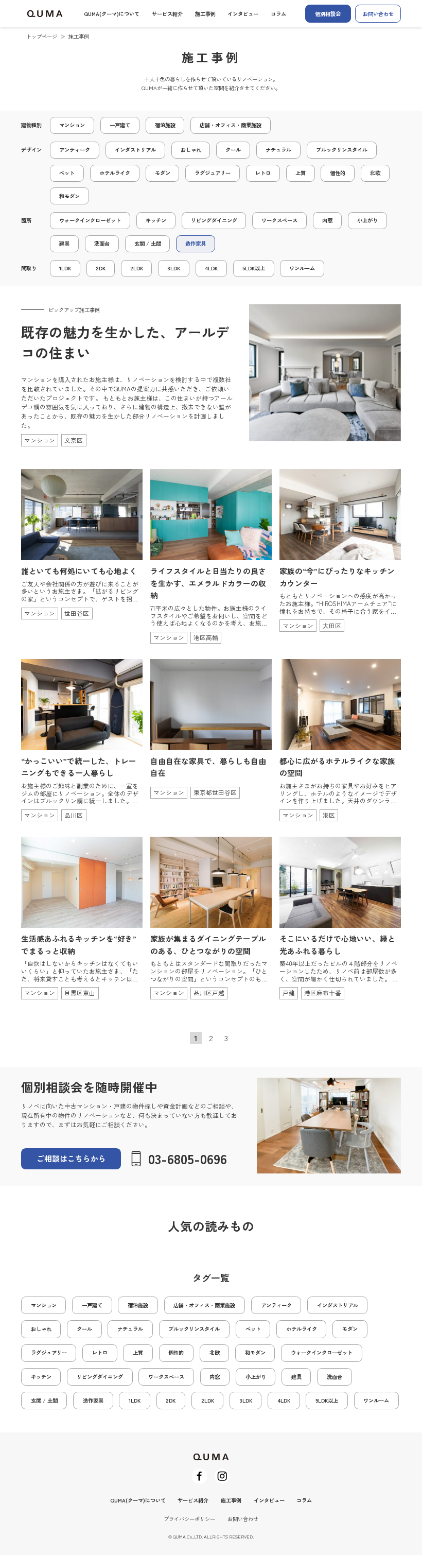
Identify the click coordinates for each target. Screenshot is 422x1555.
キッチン (156, 220)
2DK (101, 268)
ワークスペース (279, 220)
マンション (72, 125)
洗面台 (102, 243)
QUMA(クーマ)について (111, 14)
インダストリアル (135, 149)
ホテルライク (114, 173)
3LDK (173, 268)
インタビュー (242, 14)
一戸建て (120, 125)
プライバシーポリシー (189, 1519)
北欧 (375, 173)
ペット (67, 173)
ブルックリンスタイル (341, 149)
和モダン (69, 196)
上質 (300, 173)
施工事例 (205, 14)
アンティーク (74, 149)
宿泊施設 (165, 125)
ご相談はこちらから (71, 1158)
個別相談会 (328, 14)
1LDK (65, 268)
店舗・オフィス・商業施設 (230, 125)
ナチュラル (278, 149)
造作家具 (195, 243)
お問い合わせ (378, 14)
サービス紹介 (167, 14)
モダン (162, 173)
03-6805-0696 (187, 1158)
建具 (64, 243)
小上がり (367, 220)
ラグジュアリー (213, 173)
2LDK (136, 268)
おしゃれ (191, 149)
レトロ (263, 173)
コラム (278, 14)
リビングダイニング (214, 220)
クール (233, 149)
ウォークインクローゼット (90, 220)
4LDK (211, 268)
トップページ (41, 36)
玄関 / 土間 (147, 243)
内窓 (327, 220)
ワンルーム (302, 268)
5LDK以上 (253, 268)
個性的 (337, 173)
